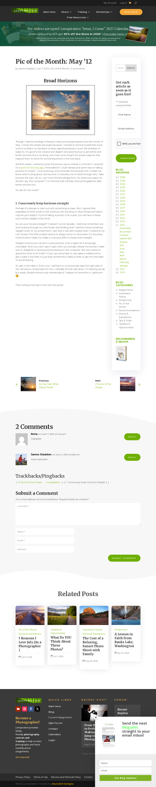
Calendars (54, 734)
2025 (122, 180)
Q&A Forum (55, 723)
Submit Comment (124, 558)
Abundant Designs (63, 783)
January (124, 265)
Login (51, 740)
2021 (122, 194)
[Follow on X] (37, 709)
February (124, 262)
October (124, 235)
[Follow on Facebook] (31, 709)
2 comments (78, 68)
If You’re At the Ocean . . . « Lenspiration (39, 482)
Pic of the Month (60, 68)
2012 (122, 225)
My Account (110, 3)
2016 (122, 211)
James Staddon (27, 68)
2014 (122, 218)
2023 (122, 187)
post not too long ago (32, 167)
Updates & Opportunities (58, 631)
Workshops (103, 11)
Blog (51, 711)
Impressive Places (92, 629)
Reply (132, 437)
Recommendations (129, 310)
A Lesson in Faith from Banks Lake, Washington (124, 640)
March (123, 259)
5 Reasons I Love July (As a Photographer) (30, 644)
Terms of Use (41, 777)
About (65, 11)
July (122, 245)
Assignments (126, 290)
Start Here (49, 11)
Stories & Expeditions (30, 634)
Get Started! (22, 757)
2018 (122, 204)
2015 (122, 214)
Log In (123, 3)
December (125, 228)
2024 (122, 184)
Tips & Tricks (125, 320)
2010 (122, 272)
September (126, 238)
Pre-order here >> (115, 34)
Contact (53, 728)
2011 (122, 269)
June (122, 248)
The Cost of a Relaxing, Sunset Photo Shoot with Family (93, 646)
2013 (122, 221)
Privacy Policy (23, 777)
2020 (123, 197)
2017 (122, 208)
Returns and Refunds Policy (66, 777)
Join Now (131, 12)
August (123, 242)
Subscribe (127, 158)
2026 (122, 177)
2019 (122, 201)
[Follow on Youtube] (18, 709)
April (122, 255)
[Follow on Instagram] (24, 709)
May (122, 252)
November (125, 231)
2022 (122, 191)
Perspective (125, 300)
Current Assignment (60, 717)
